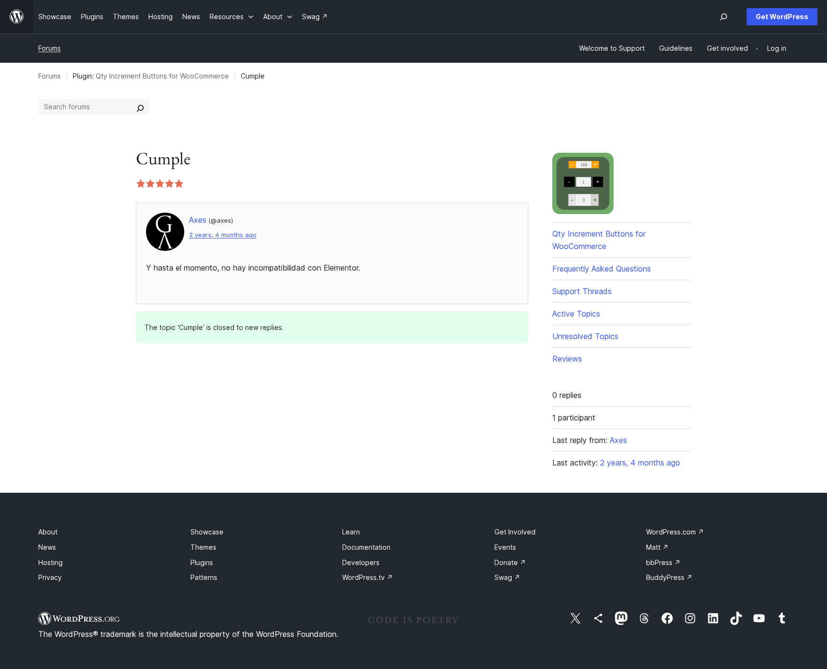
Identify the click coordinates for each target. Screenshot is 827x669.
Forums (49, 48)
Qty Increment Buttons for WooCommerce (162, 76)
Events (505, 547)
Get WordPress (782, 16)
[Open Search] (723, 17)
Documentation (366, 547)
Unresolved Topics (585, 336)
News (47, 547)
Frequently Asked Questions (601, 268)
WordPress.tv (367, 577)
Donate (510, 562)
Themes (203, 547)
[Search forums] (140, 106)
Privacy (50, 577)
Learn (351, 532)
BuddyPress (669, 577)
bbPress (663, 562)
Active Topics (576, 313)
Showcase (207, 532)
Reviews (567, 358)
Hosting (50, 562)
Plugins (201, 562)
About (47, 532)
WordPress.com (675, 532)
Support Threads (582, 291)
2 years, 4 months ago (223, 234)
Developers (361, 562)
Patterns (203, 577)
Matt (657, 547)
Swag (507, 577)
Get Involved (515, 532)
